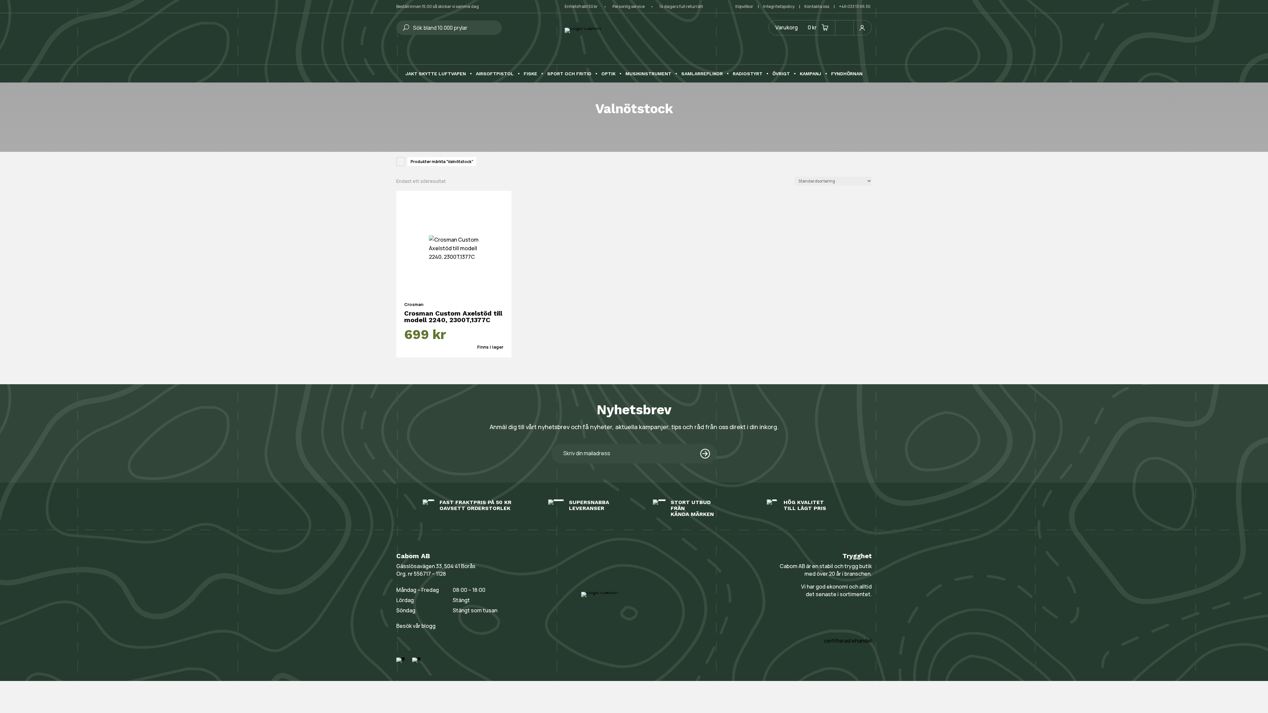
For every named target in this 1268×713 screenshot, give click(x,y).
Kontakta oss (816, 6)
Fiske (530, 73)
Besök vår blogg (416, 625)
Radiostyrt (747, 73)
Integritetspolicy (778, 6)
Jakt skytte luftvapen (435, 73)
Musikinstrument (648, 73)
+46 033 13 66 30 (854, 6)
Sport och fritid (569, 73)
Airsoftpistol (495, 73)
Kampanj (810, 73)
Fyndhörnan (847, 73)
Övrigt (781, 73)
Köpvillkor (744, 6)
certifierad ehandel (848, 640)
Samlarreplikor (702, 73)
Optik (608, 73)
